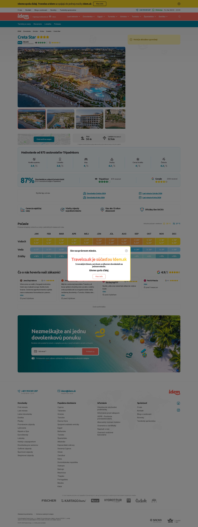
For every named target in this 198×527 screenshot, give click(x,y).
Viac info (99, 276)
